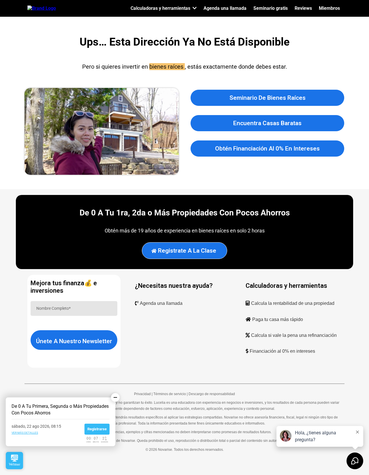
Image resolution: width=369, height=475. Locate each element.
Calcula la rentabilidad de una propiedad (292, 303)
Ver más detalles (25, 432)
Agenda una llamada (161, 303)
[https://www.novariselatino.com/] (41, 8)
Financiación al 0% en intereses (282, 351)
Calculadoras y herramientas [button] (161, 8)
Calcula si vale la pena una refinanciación (294, 335)
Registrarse (97, 429)
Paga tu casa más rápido (277, 319)
